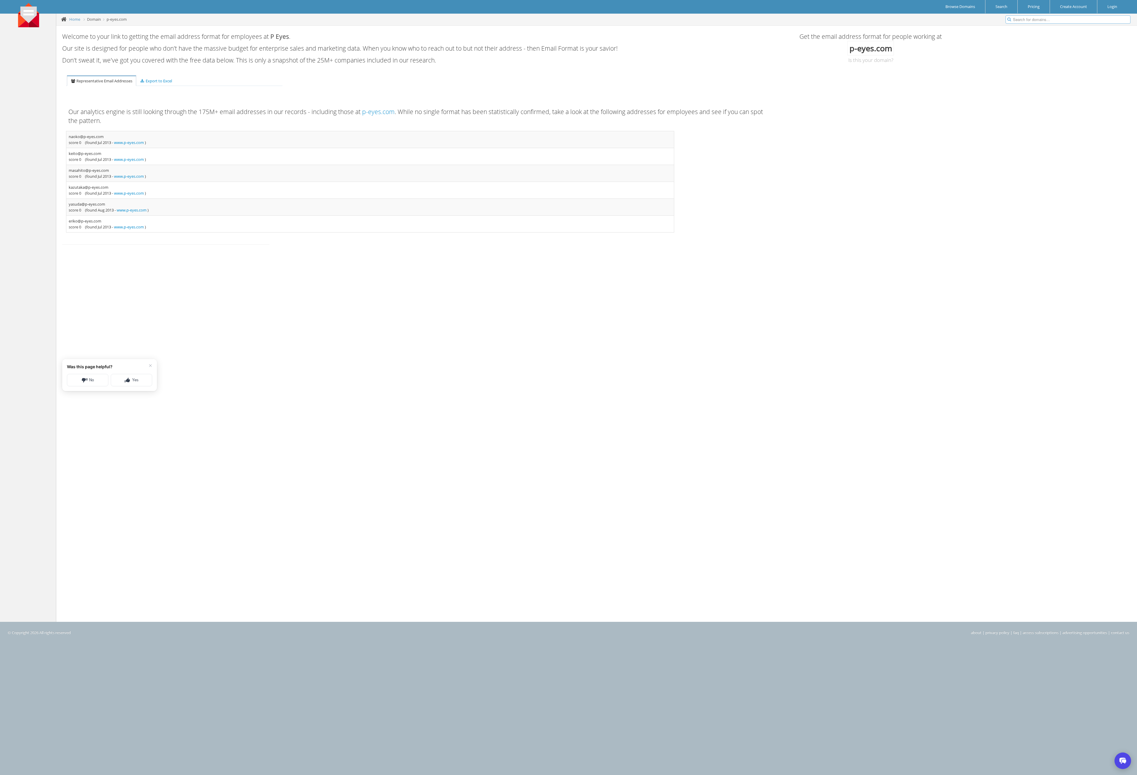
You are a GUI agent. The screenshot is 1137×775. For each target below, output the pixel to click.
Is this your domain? (870, 60)
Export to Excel (158, 81)
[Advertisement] (30, 122)
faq (1016, 632)
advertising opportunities (1084, 632)
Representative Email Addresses (104, 81)
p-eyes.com (378, 112)
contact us (1120, 632)
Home (74, 19)
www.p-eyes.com (129, 142)
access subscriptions (1041, 632)
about (976, 632)
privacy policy (997, 632)
